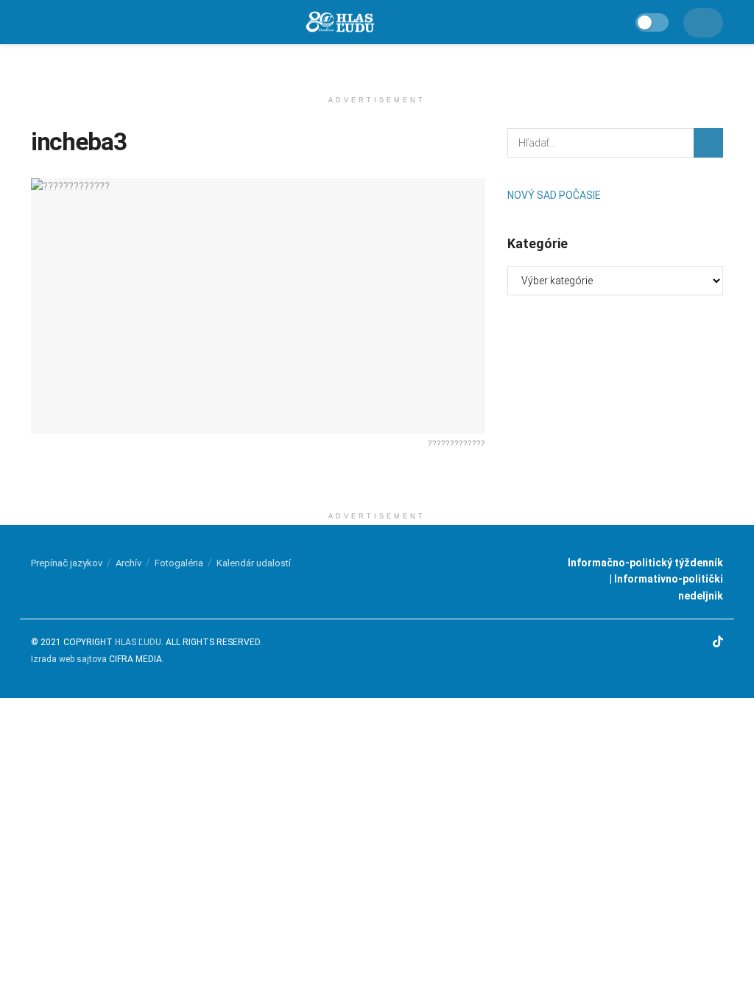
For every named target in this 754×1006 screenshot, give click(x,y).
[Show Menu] (37, 22)
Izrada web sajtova (69, 659)
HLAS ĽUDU (138, 642)
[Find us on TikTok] (718, 642)
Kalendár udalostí (253, 563)
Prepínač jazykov (66, 563)
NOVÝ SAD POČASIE (554, 195)
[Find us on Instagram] (680, 642)
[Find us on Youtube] (698, 642)
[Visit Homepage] (339, 22)
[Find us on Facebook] (662, 642)
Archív (128, 563)
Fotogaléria (179, 563)
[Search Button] (708, 143)
